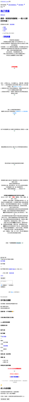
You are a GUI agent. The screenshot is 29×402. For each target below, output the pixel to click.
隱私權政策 (25, 380)
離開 (8, 399)
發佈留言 (3, 286)
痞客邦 (10, 269)
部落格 (5, 29)
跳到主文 (3, 15)
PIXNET (6, 380)
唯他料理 (11, 273)
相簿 (4, 27)
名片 (4, 30)
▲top (2, 275)
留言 (14, 269)
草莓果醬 (6, 37)
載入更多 (3, 278)
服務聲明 (15, 382)
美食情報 (12, 24)
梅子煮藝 (5, 11)
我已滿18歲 (3, 399)
